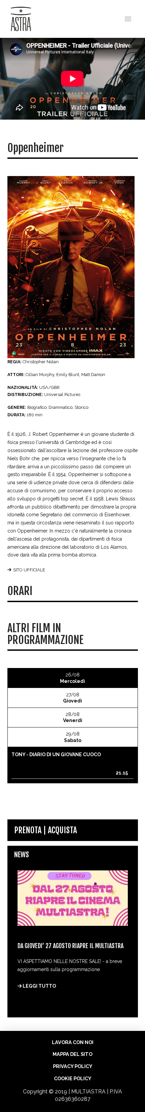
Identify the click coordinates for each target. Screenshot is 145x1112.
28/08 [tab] (72, 717)
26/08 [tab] (72, 678)
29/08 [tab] (72, 737)
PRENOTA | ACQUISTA (45, 830)
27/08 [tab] (72, 697)
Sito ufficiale (29, 569)
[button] (128, 19)
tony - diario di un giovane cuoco (56, 754)
